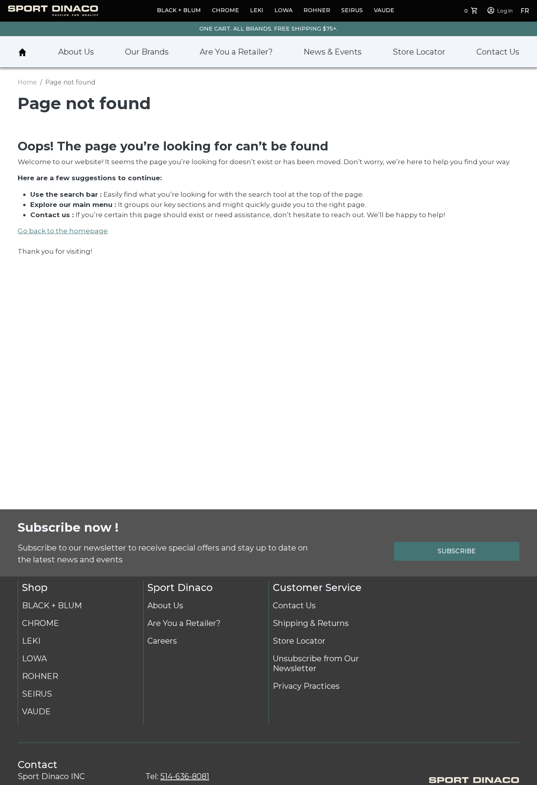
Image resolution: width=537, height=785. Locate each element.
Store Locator (419, 52)
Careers (162, 641)
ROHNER (316, 10)
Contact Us (497, 52)
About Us (76, 52)
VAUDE (384, 10)
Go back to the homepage (63, 231)
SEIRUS (352, 10)
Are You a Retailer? (236, 52)
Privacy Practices (306, 686)
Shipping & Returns (311, 623)
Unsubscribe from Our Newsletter (316, 663)
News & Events (332, 52)
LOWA (283, 10)
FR (524, 11)
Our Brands (147, 52)
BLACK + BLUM (179, 10)
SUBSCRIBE (457, 551)
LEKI (256, 10)
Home (22, 52)
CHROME (225, 10)
